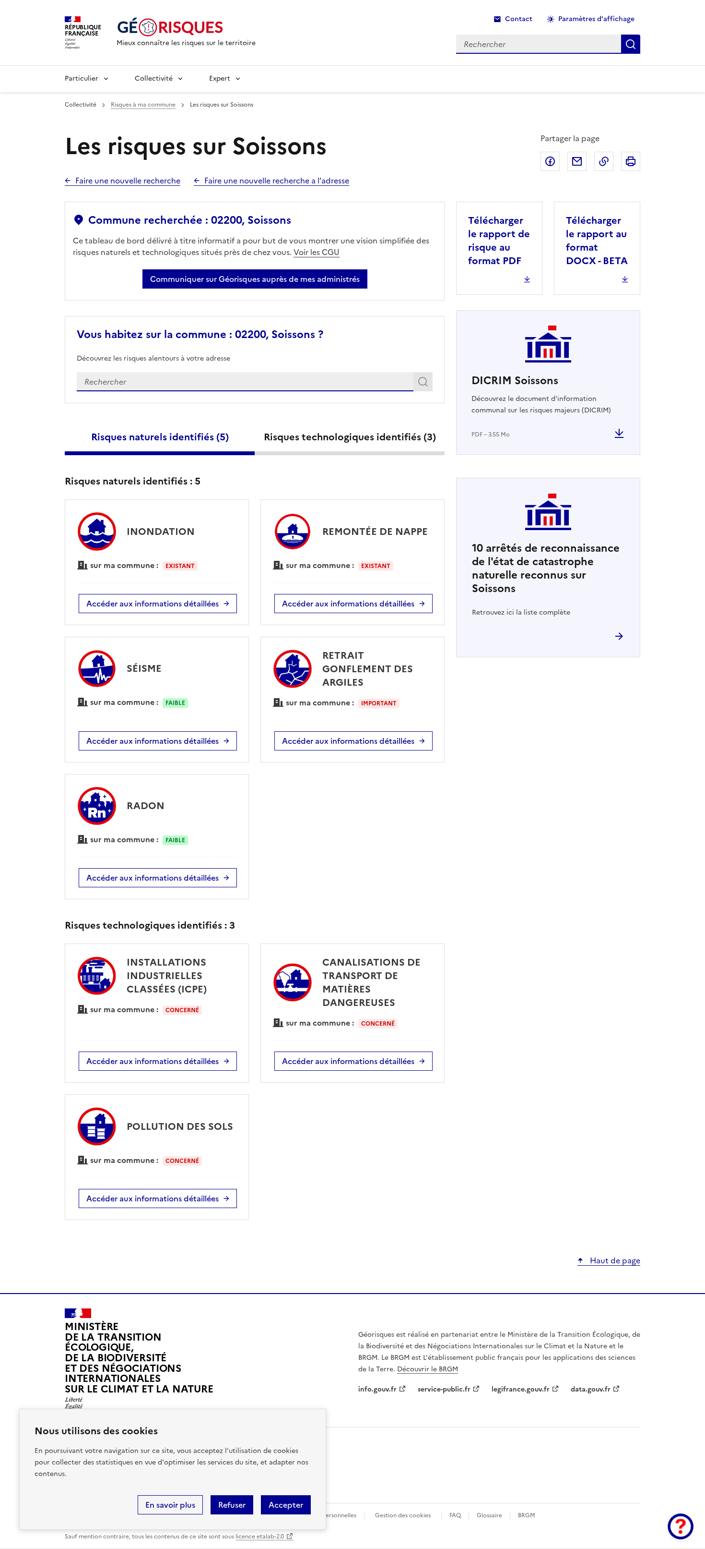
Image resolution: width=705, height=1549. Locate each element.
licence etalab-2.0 (259, 1536)
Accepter (286, 1505)
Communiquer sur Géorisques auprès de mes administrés (255, 279)
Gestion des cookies (403, 1515)
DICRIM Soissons (514, 380)
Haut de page (614, 1260)
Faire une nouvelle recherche (127, 180)
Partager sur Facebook (550, 161)
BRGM (526, 1515)
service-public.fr (444, 1389)
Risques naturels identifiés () (160, 437)
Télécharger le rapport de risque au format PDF (499, 240)
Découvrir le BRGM (427, 1369)
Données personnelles (326, 1515)
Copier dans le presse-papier (603, 161)
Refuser (232, 1505)
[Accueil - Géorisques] (186, 27)
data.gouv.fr (591, 1389)
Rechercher (425, 383)
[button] (680, 1526)
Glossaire (489, 1515)
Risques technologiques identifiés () (350, 437)
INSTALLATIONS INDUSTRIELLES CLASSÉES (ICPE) (167, 975)
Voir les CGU (317, 252)
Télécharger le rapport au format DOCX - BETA (597, 240)
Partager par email (577, 161)
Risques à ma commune (143, 104)
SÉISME (144, 668)
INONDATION (161, 531)
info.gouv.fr (377, 1389)
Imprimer (630, 161)
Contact (518, 19)
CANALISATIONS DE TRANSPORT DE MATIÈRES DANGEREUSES (371, 982)
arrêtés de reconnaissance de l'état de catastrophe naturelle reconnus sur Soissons (546, 568)
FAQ (455, 1515)
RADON (145, 806)
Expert (219, 78)
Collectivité (154, 78)
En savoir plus (170, 1505)
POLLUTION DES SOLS (180, 1126)
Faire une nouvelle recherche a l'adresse (276, 180)
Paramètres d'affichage (596, 19)
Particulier (81, 78)
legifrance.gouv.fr (521, 1389)
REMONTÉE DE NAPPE (375, 531)
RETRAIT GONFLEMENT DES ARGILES (367, 669)
